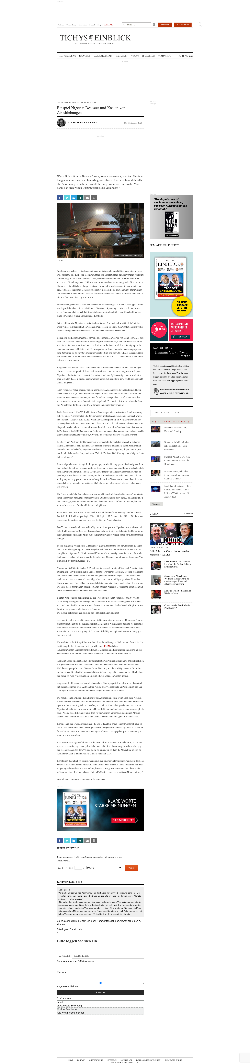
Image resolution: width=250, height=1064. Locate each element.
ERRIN (106, 645)
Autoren (61, 25)
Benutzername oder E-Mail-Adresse (75, 961)
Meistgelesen (161, 412)
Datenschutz (126, 1060)
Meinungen (122, 55)
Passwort (62, 972)
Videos (135, 55)
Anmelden (165, 25)
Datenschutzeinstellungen (148, 1060)
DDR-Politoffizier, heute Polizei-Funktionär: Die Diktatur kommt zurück (177, 564)
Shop (99, 25)
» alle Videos (188, 514)
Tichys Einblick (67, 55)
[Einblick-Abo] (171, 284)
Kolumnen (85, 55)
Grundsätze (83, 25)
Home (70, 1060)
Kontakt (81, 1060)
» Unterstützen (183, 25)
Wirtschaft (164, 55)
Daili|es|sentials (103, 55)
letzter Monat (180, 421)
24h (152, 421)
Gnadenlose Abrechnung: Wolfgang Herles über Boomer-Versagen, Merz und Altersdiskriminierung (177, 580)
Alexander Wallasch (85, 122)
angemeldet (75, 921)
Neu (177, 412)
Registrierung (81, 956)
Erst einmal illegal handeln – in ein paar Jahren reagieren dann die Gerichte (177, 475)
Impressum (111, 1060)
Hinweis (126, 914)
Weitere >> (156, 504)
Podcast (92, 25)
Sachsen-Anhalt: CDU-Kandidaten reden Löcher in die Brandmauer (177, 460)
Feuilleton (148, 55)
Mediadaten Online (173, 1060)
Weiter (131, 867)
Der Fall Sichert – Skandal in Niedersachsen (177, 592)
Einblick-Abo (108, 25)
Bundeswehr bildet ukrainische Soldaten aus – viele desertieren (176, 446)
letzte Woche (164, 421)
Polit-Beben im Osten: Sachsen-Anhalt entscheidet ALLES (170, 552)
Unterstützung (71, 25)
